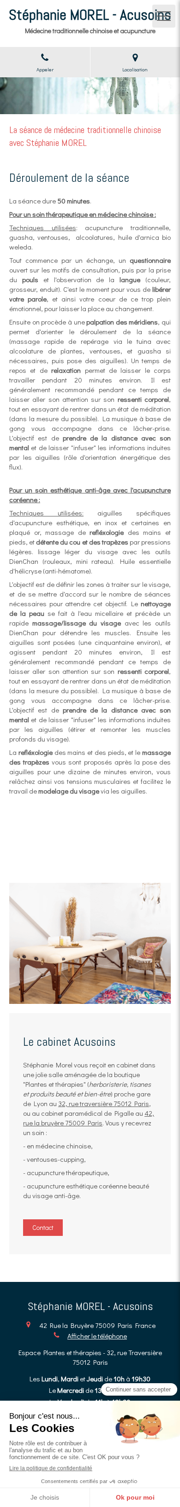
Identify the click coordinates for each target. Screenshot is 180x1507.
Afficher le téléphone (97, 1335)
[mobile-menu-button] (163, 16)
